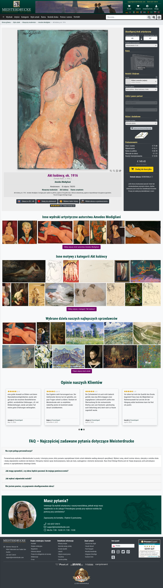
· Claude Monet (89, 546)
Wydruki (9, 17)
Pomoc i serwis (66, 17)
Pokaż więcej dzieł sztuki (81, 371)
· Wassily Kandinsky (90, 551)
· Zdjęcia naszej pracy (64, 554)
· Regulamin (34, 549)
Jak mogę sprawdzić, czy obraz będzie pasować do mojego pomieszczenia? (36, 471)
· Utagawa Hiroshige (90, 554)
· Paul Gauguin (88, 549)
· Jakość (59, 551)
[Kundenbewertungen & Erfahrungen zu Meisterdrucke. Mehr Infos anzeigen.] (149, 548)
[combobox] (141, 45)
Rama (43, 17)
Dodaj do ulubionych (48, 201)
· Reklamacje (34, 557)
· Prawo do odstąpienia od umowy (40, 554)
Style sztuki (34, 17)
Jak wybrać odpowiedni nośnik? (18, 478)
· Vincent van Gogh (90, 544)
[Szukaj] (149, 17)
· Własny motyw (62, 544)
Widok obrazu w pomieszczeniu (96, 201)
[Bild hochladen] (159, 17)
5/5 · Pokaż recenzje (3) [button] (67, 206)
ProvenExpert (18, 420)
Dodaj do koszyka (143, 169)
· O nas (32, 559)
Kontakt (77, 17)
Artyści (17, 17)
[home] (3, 17)
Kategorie (25, 17)
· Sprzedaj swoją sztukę (64, 546)
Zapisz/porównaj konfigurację (142, 128)
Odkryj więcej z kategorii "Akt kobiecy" (81, 309)
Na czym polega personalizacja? (18, 451)
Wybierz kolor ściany (70, 201)
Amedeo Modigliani (44, 22)
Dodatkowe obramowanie (132, 43)
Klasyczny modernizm (29, 22)
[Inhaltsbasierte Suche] (154, 17)
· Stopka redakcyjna (36, 546)
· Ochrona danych (35, 551)
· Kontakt (33, 544)
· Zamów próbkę (62, 559)
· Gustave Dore (88, 557)
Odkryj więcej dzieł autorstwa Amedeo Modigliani (81, 247)
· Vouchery (60, 557)
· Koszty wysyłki (62, 549)
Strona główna (6, 22)
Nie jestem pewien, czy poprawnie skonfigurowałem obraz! (29, 486)
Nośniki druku (53, 17)
